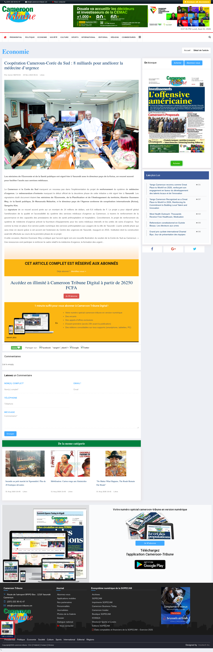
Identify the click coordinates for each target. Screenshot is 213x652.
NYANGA (96, 618)
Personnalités (63, 606)
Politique (30, 37)
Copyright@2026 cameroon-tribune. (14, 645)
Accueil (187, 50)
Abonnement (203, 2)
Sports (74, 37)
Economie (42, 37)
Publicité (36, 645)
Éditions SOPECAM (101, 626)
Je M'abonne (71, 296)
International (88, 37)
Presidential (16, 37)
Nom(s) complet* (14, 383)
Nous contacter (59, 2)
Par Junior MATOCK (12, 75)
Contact (43, 645)
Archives (96, 594)
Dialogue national (65, 622)
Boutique (191, 2)
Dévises (51, 645)
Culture (64, 37)
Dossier (60, 618)
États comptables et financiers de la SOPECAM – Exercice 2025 (123, 630)
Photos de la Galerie (66, 614)
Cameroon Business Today (104, 606)
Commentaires (129, 37)
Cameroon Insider (100, 610)
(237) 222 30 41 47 (13, 2)
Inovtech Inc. (204, 645)
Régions (115, 37)
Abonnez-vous (193, 63)
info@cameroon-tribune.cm (37, 2)
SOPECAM (97, 598)
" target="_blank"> (60, 348)
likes (25, 491)
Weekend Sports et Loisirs (104, 622)
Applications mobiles (66, 598)
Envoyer (10, 434)
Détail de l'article (201, 50)
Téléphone (10, 398)
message (9, 412)
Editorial (103, 37)
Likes (42, 75)
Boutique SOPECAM (101, 614)
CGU (30, 645)
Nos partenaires (64, 602)
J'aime (14, 348)
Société (53, 37)
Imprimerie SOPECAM (102, 602)
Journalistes (62, 610)
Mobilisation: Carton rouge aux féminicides (69, 481)
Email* (77, 383)
